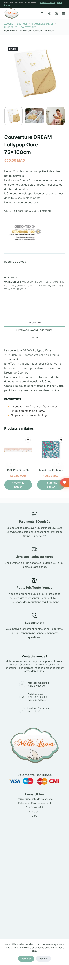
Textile (21, 289)
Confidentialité (34, 807)
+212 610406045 (37, 685)
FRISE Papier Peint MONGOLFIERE (26, 470)
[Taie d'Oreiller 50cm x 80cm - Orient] (51, 450)
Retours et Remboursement (34, 803)
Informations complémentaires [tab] (34, 330)
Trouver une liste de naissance (34, 799)
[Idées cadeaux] (64, 482)
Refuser (43, 958)
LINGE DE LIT (42, 285)
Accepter (26, 958)
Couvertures (25, 285)
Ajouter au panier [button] (18, 484)
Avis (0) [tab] (34, 337)
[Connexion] (49, 13)
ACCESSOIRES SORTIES (35, 281)
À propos (34, 811)
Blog (34, 815)
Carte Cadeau (47, 2)
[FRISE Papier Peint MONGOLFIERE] (18, 450)
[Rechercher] (42, 13)
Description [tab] (34, 322)
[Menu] (63, 13)
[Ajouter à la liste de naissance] (28, 440)
